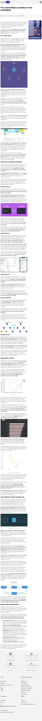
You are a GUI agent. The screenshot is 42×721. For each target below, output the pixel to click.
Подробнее (10, 670)
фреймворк (18, 39)
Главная (1, 15)
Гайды (2, 688)
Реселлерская (24, 683)
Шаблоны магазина (25, 685)
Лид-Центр (23, 692)
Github (2, 690)
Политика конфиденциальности (28, 704)
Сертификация (24, 694)
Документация (24, 702)
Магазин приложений (25, 690)
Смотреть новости (10, 660)
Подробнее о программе (31, 670)
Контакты (23, 700)
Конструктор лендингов (26, 688)
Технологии (3, 700)
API (1, 686)
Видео (2, 702)
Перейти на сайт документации (31, 660)
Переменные (3, 681)
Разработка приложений (26, 686)
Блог (5, 15)
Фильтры (2, 683)
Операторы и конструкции (6, 685)
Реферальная (24, 681)
